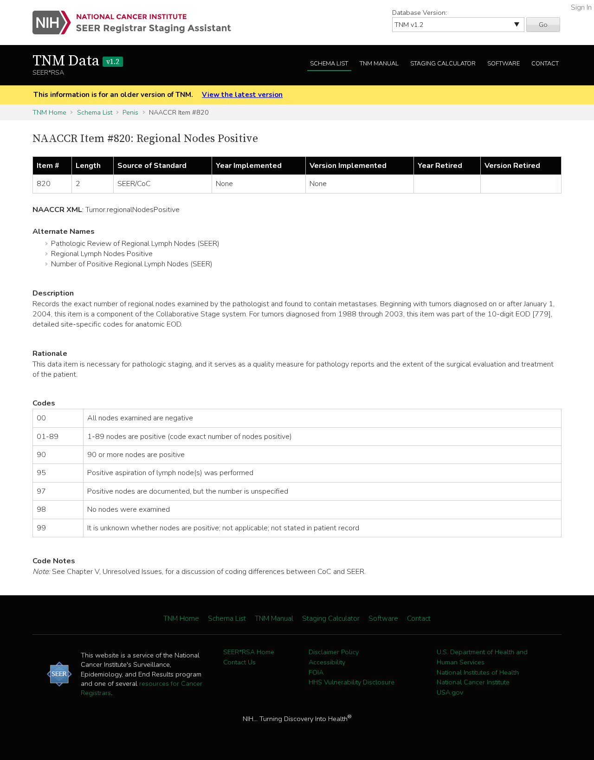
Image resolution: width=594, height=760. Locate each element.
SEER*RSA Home (248, 652)
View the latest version (242, 94)
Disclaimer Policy (334, 652)
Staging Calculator (443, 63)
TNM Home (49, 112)
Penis (130, 112)
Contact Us (239, 662)
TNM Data (75, 61)
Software (503, 63)
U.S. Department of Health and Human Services (482, 657)
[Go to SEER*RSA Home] (137, 22)
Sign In (581, 7)
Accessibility (327, 662)
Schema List (329, 63)
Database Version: (419, 12)
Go (543, 24)
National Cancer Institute (473, 682)
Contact (545, 63)
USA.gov (450, 692)
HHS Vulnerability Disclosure (351, 682)
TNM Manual (379, 63)
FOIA (316, 672)
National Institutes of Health (478, 672)
